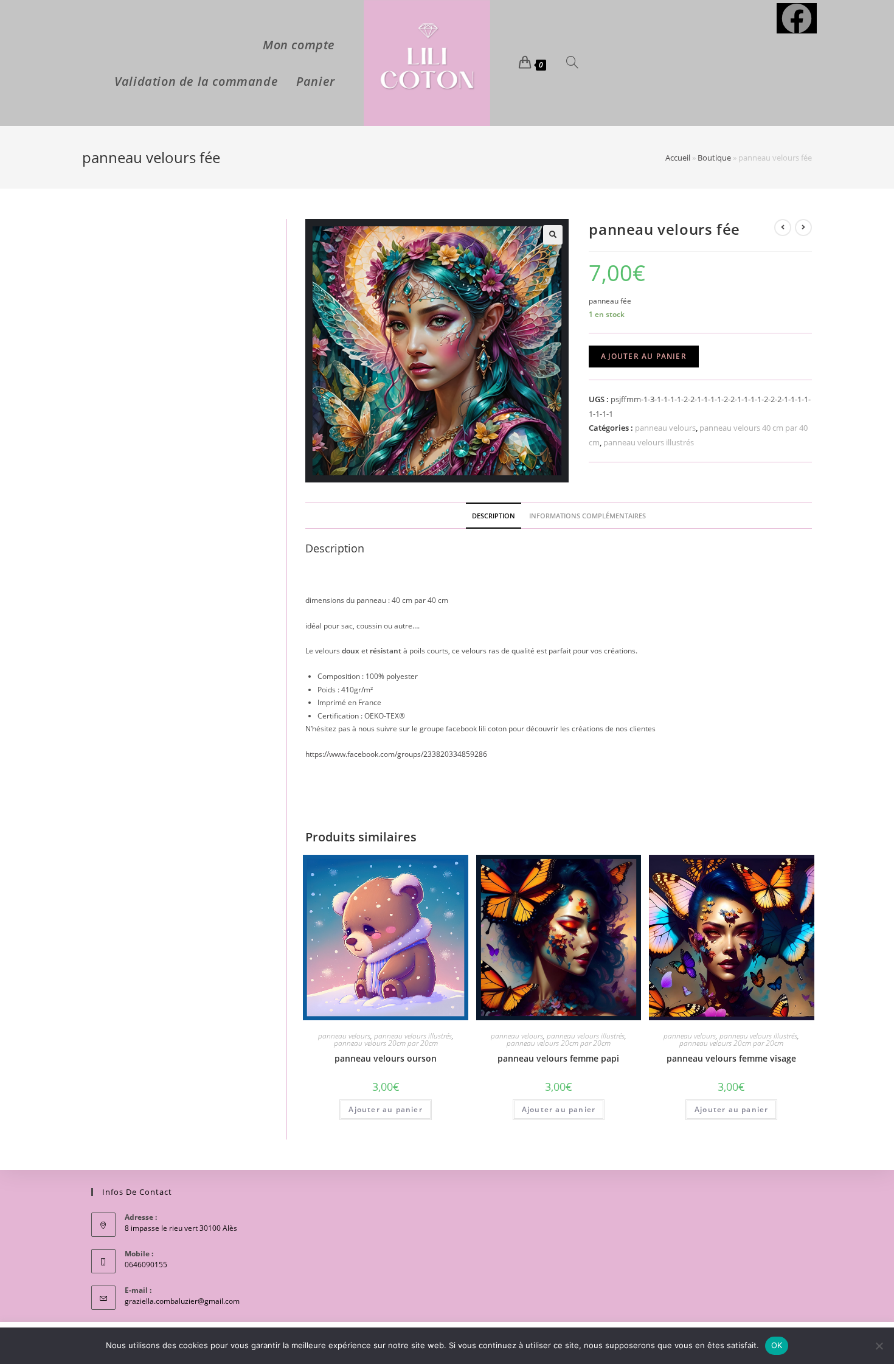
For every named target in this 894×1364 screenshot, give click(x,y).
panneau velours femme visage (731, 1058)
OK (777, 1345)
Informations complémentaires (587, 515)
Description (493, 515)
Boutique (714, 157)
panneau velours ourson (385, 1058)
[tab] (493, 515)
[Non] (879, 1346)
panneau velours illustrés (648, 442)
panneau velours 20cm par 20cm (386, 1043)
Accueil (677, 157)
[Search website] (572, 63)
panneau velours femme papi (558, 1058)
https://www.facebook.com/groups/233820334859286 (396, 754)
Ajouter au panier (643, 356)
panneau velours (665, 427)
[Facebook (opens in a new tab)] (797, 18)
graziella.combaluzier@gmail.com (182, 1301)
